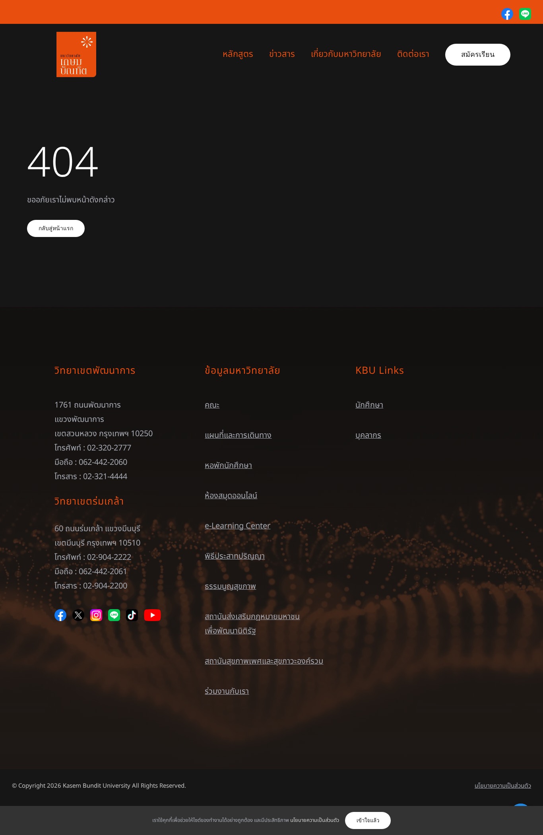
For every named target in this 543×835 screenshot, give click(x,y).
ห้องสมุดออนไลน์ (231, 496)
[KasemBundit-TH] (76, 36)
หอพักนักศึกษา (228, 466)
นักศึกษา (369, 405)
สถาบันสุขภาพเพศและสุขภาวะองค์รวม (264, 661)
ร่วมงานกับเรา (227, 691)
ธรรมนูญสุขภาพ (230, 586)
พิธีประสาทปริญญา (235, 556)
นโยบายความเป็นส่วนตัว (503, 785)
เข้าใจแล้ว (368, 820)
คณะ (212, 405)
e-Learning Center (237, 526)
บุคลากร (368, 435)
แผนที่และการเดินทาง (238, 435)
